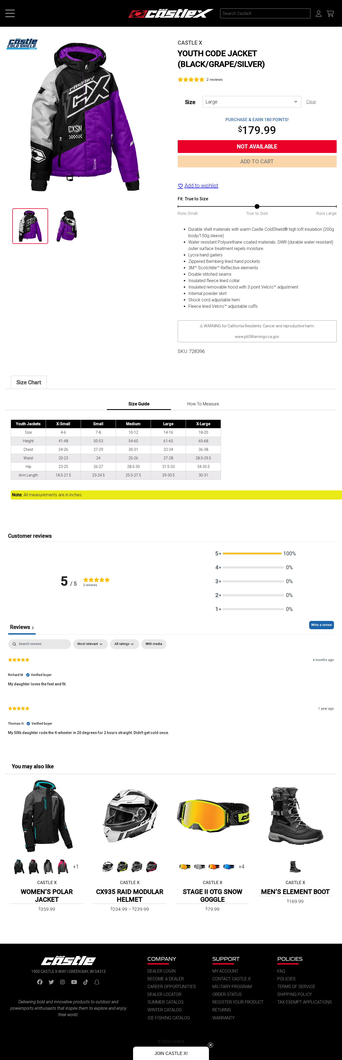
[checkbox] (153, 644)
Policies (289, 958)
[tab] (29, 382)
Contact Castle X (231, 978)
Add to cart (257, 161)
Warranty (223, 1017)
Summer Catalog (165, 1002)
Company (161, 958)
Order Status (227, 994)
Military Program (232, 986)
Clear (311, 101)
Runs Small (187, 214)
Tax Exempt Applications (304, 1002)
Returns (221, 1009)
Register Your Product (237, 1002)
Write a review (321, 625)
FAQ (281, 971)
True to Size (257, 214)
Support (226, 958)
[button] (254, 553)
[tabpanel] (171, 691)
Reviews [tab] (22, 627)
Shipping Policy (294, 994)
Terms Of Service (296, 986)
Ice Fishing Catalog (168, 1017)
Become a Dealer (165, 978)
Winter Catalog (164, 1009)
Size (190, 102)
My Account (225, 971)
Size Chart (28, 382)
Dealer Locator (164, 994)
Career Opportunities (171, 986)
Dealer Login (161, 971)
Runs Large (326, 214)
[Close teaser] (210, 1045)
